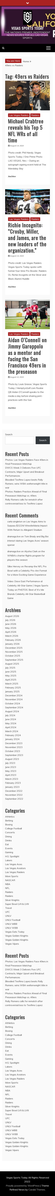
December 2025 (13, 647)
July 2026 (10, 620)
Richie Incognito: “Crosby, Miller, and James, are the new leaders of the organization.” (27, 237)
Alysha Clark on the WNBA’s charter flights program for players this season (26, 555)
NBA (7, 884)
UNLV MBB (11, 923)
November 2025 (14, 651)
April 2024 (10, 727)
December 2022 (13, 790)
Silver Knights (12, 900)
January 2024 (12, 739)
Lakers (8, 860)
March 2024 (11, 731)
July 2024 (10, 715)
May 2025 (10, 675)
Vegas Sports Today (27, 28)
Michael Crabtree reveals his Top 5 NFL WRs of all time (26, 130)
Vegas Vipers (12, 943)
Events (9, 848)
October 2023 (12, 751)
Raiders (35, 115)
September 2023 (14, 755)
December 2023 (13, 743)
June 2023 (10, 767)
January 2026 (12, 643)
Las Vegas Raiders (19, 115)
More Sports (11, 876)
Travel (8, 907)
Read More (12, 176)
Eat (7, 844)
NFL (7, 888)
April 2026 (10, 631)
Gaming (9, 852)
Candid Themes (36, 1189)
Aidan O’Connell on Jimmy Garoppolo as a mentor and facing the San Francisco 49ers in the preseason (27, 355)
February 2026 (13, 639)
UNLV (8, 915)
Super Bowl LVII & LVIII (17, 904)
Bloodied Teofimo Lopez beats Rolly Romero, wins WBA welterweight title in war (26, 483)
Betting (9, 820)
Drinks (8, 840)
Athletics (10, 816)
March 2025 (11, 683)
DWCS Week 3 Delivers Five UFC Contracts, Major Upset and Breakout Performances (24, 471)
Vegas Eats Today (14, 931)
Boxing (8, 824)
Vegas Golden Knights (16, 935)
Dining (8, 836)
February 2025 (13, 687)
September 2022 (14, 798)
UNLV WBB (11, 927)
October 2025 (12, 655)
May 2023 (10, 771)
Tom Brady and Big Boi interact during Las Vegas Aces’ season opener (28, 540)
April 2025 (10, 679)
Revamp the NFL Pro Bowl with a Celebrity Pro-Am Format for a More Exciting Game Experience (27, 570)
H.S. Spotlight (12, 856)
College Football (13, 828)
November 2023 (14, 747)
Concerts (10, 832)
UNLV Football (12, 919)
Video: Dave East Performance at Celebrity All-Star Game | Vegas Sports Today (27, 585)
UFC (7, 911)
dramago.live (14, 536)
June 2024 (10, 719)
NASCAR (10, 880)
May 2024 (10, 723)
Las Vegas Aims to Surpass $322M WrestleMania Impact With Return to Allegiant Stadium (27, 525)
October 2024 (12, 703)
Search (8, 434)
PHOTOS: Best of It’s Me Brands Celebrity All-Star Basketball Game (26, 594)
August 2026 (12, 616)
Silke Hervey (14, 566)
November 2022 (14, 794)
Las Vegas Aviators (15, 868)
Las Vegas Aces (13, 864)
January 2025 (12, 691)
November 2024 (14, 699)
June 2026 (10, 623)
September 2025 (14, 659)
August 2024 (12, 711)
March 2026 (11, 635)
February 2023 (13, 782)
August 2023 (12, 759)
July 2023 (10, 762)
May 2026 (10, 627)
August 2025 (12, 663)
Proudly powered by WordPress (23, 1185)
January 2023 (12, 786)
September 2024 (14, 707)
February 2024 (13, 735)
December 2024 (13, 695)
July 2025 (10, 667)
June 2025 (10, 671)
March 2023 (11, 778)
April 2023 (10, 774)
